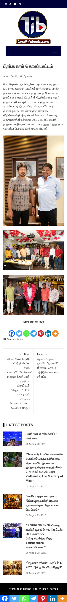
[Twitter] (19, 331)
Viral (35, 588)
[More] (55, 331)
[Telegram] (33, 331)
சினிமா (20, 339)
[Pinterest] (41, 331)
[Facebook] (12, 331)
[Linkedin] (48, 331)
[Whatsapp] (26, 331)
